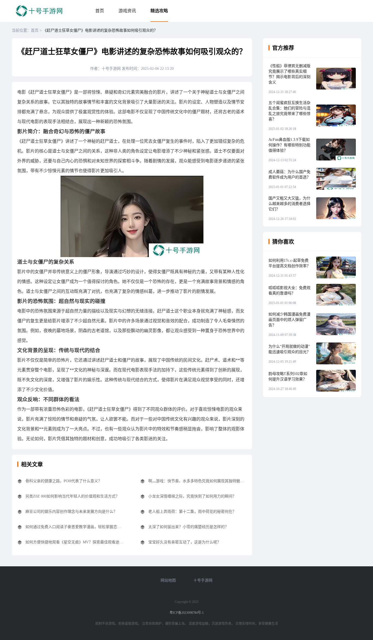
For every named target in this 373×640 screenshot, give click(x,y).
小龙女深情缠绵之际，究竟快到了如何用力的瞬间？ (192, 496)
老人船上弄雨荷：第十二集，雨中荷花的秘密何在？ (192, 512)
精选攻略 (159, 10)
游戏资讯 (127, 10)
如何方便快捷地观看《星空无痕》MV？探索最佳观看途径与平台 (74, 542)
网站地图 (168, 580)
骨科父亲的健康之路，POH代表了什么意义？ (63, 481)
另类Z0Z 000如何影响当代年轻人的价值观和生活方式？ (72, 496)
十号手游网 (202, 580)
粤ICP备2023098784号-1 (187, 613)
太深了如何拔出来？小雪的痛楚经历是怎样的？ (188, 527)
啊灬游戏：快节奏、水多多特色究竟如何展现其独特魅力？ (197, 481)
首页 (99, 10)
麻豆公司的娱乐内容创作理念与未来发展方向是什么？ (71, 512)
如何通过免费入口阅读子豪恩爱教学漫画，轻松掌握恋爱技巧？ (74, 527)
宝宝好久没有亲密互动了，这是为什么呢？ (184, 542)
